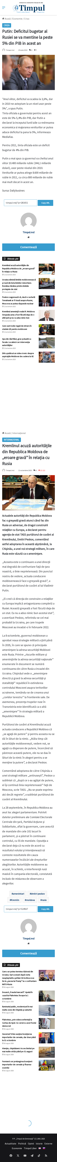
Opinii (31, 1143)
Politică (22, 1143)
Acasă (7, 18)
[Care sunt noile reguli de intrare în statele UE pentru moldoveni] (47, 329)
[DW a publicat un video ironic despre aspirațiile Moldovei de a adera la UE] (47, 357)
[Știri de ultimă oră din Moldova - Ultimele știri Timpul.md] (28, 7)
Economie (17, 18)
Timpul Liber (30, 1148)
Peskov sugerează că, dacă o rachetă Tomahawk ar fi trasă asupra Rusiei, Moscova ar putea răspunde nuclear (18, 300)
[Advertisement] (28, 395)
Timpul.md (28, 232)
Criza (26, 18)
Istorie (39, 1143)
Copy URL (45, 202)
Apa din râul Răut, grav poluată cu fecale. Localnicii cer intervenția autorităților (16, 342)
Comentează (28, 247)
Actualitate (10, 1143)
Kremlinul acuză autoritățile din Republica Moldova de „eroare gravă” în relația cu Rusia (18, 268)
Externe (48, 1143)
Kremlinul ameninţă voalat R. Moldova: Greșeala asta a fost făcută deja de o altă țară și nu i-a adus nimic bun (18, 314)
